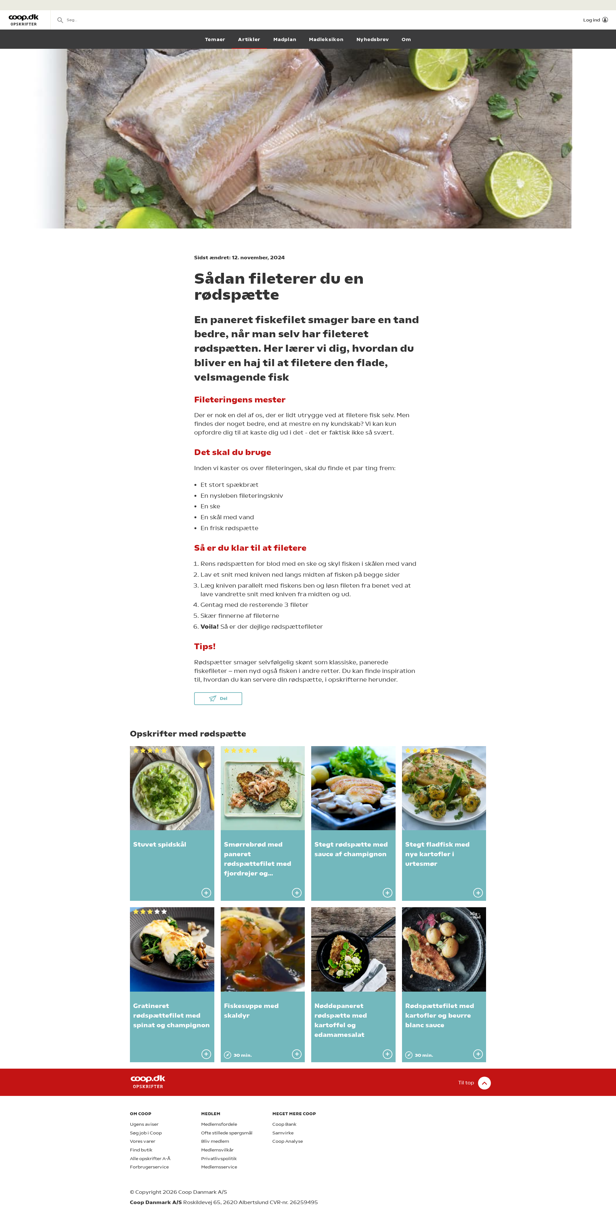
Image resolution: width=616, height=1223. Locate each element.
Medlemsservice (219, 1167)
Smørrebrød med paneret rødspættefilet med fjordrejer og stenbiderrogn (257, 864)
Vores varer (142, 1141)
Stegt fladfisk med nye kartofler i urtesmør (437, 854)
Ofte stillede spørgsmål (226, 1133)
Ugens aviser (144, 1124)
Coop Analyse (287, 1141)
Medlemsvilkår (217, 1150)
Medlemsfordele (219, 1124)
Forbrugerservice (149, 1167)
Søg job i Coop (146, 1133)
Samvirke (283, 1133)
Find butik (141, 1150)
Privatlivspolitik (219, 1158)
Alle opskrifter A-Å (150, 1158)
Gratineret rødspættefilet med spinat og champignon (171, 1015)
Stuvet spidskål (159, 844)
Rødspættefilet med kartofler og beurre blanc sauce (439, 1015)
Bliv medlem (215, 1141)
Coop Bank (284, 1124)
